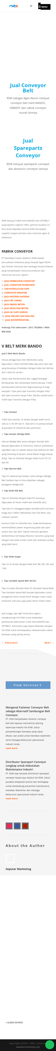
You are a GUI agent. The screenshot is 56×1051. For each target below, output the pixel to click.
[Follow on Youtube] (25, 826)
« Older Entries (14, 1022)
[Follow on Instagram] (9, 826)
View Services (26, 685)
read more (12, 748)
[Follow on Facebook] (17, 826)
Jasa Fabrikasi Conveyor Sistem (27, 912)
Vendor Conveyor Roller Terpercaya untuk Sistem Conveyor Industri (24, 996)
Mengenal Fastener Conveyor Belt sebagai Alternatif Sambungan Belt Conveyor (28, 711)
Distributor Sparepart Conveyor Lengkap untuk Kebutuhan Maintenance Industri (26, 765)
